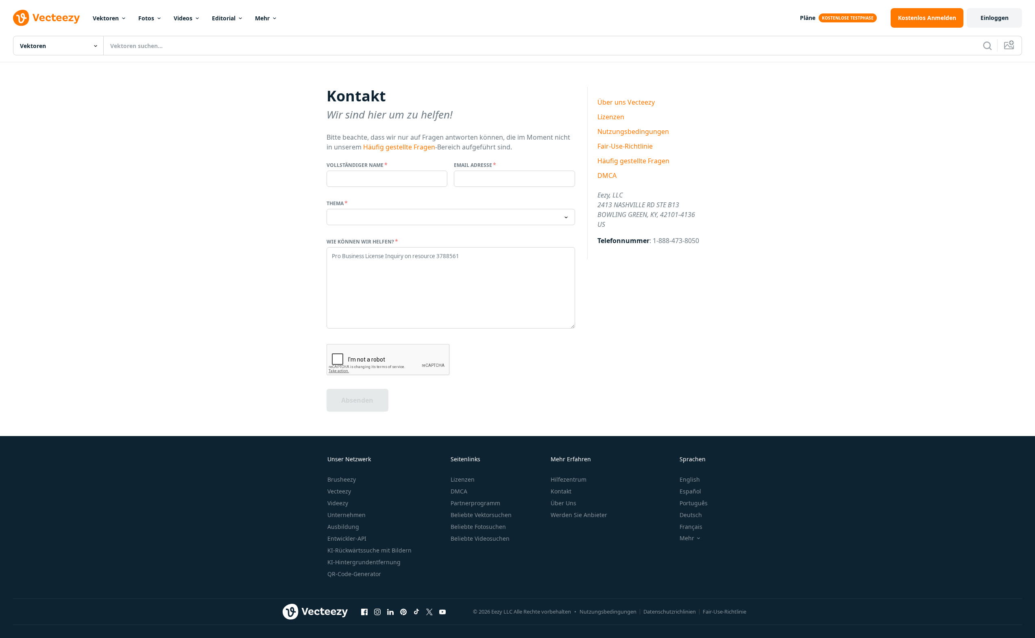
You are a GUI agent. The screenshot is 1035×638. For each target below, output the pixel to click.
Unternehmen (346, 515)
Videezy (337, 503)
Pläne (807, 18)
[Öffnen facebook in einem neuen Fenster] (364, 611)
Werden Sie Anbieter (579, 515)
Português (694, 503)
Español (690, 491)
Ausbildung (343, 527)
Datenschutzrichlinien (669, 611)
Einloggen (995, 18)
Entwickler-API (346, 538)
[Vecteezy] (46, 18)
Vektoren (106, 18)
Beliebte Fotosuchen (478, 527)
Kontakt (561, 491)
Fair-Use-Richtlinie (625, 146)
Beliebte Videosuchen (480, 538)
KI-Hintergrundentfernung (364, 562)
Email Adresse (473, 165)
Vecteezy (339, 491)
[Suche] (987, 45)
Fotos (146, 18)
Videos (183, 18)
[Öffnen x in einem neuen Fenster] (429, 611)
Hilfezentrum (568, 479)
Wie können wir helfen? (360, 241)
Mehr (262, 18)
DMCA (607, 175)
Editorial (223, 18)
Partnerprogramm (475, 503)
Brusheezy (341, 479)
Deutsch (691, 515)
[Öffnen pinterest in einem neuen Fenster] (403, 611)
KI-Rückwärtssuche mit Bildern (369, 550)
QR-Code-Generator (354, 574)
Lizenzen (610, 116)
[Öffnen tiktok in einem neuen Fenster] (416, 611)
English (690, 479)
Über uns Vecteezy (626, 102)
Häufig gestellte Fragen (399, 147)
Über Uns (563, 503)
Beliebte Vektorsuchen (481, 515)
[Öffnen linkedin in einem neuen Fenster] (390, 611)
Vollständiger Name (355, 165)
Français (691, 527)
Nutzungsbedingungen (633, 131)
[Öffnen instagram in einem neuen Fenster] (377, 611)
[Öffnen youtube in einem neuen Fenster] (442, 611)
